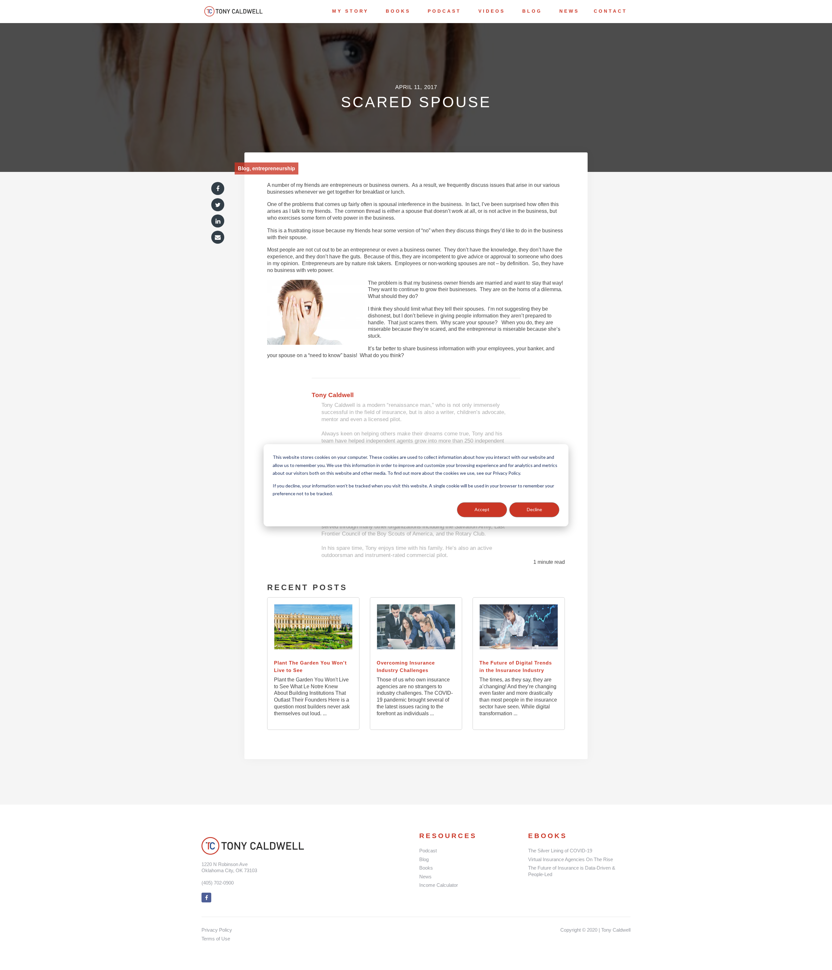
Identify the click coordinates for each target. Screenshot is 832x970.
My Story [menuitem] (350, 11)
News (425, 876)
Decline (534, 509)
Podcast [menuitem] (444, 11)
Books (426, 868)
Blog (424, 859)
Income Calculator (438, 885)
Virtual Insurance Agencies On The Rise (570, 859)
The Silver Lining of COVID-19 (560, 850)
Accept (481, 509)
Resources (448, 835)
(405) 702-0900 (218, 883)
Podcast (428, 850)
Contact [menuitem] (610, 11)
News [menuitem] (569, 11)
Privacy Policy (217, 930)
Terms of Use (216, 938)
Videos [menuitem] (491, 11)
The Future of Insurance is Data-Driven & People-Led (571, 871)
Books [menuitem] (398, 11)
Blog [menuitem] (532, 11)
